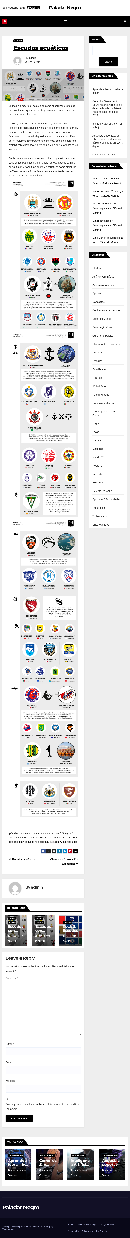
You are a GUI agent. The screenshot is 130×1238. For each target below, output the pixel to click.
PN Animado (87, 1231)
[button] (125, 21)
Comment (12, 978)
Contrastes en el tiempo (106, 310)
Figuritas (97, 377)
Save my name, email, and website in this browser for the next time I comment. (43, 1106)
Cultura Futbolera (102, 335)
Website (10, 1081)
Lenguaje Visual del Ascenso (104, 413)
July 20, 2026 (111, 1170)
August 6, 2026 (18, 1170)
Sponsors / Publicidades (106, 499)
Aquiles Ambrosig (102, 203)
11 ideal (97, 268)
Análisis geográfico (103, 285)
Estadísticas (99, 369)
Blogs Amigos (107, 1224)
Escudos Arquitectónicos (63, 842)
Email (10, 1062)
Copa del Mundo (102, 318)
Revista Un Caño (102, 491)
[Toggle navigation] (65, 21)
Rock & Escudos (70, 928)
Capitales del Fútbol (104, 154)
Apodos (96, 293)
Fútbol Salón (99, 386)
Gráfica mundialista (103, 403)
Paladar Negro (65, 8)
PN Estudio (101, 1231)
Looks (95, 432)
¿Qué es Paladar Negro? (87, 1224)
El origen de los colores (106, 344)
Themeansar (8, 1229)
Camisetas (98, 302)
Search (96, 39)
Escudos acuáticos (23, 859)
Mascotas (98, 448)
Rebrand (97, 465)
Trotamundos (99, 516)
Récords (97, 474)
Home (70, 1224)
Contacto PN (73, 1231)
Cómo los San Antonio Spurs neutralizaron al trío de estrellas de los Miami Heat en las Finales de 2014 (107, 108)
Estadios (97, 361)
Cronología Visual (102, 327)
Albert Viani (99, 178)
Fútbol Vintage (100, 394)
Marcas (12, 922)
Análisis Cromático (103, 276)
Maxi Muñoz (99, 237)
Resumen (98, 482)
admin (32, 57)
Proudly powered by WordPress (17, 1226)
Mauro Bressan (101, 220)
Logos (12, 918)
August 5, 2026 (50, 1170)
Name (10, 1043)
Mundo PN (98, 457)
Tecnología (98, 507)
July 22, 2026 (80, 1170)
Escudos (18, 41)
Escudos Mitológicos (36, 842)
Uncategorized (100, 524)
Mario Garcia (99, 191)
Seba (44, 1175)
